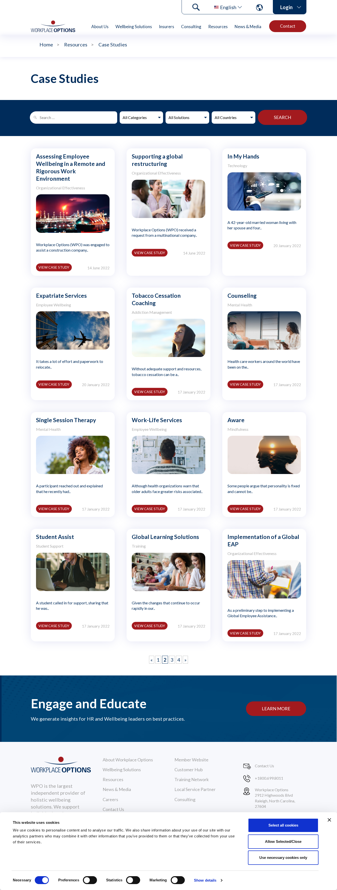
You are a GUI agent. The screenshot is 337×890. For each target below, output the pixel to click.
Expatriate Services (61, 295)
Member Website (191, 759)
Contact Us (113, 809)
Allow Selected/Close (283, 841)
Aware (235, 419)
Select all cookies (283, 825)
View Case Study (53, 267)
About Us (100, 26)
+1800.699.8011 (269, 778)
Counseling (242, 295)
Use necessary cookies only (283, 857)
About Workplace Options (128, 759)
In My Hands (243, 156)
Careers (110, 799)
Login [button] (286, 7)
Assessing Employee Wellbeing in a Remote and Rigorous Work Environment (70, 167)
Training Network (191, 779)
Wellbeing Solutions (133, 26)
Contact (287, 26)
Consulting (191, 26)
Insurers (166, 26)
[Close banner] (329, 820)
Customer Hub (188, 769)
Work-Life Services (157, 419)
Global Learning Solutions (165, 536)
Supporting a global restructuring (157, 160)
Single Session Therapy (66, 419)
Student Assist (55, 536)
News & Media (248, 26)
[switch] (90, 880)
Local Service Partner (195, 789)
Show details (205, 880)
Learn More (276, 708)
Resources (218, 26)
